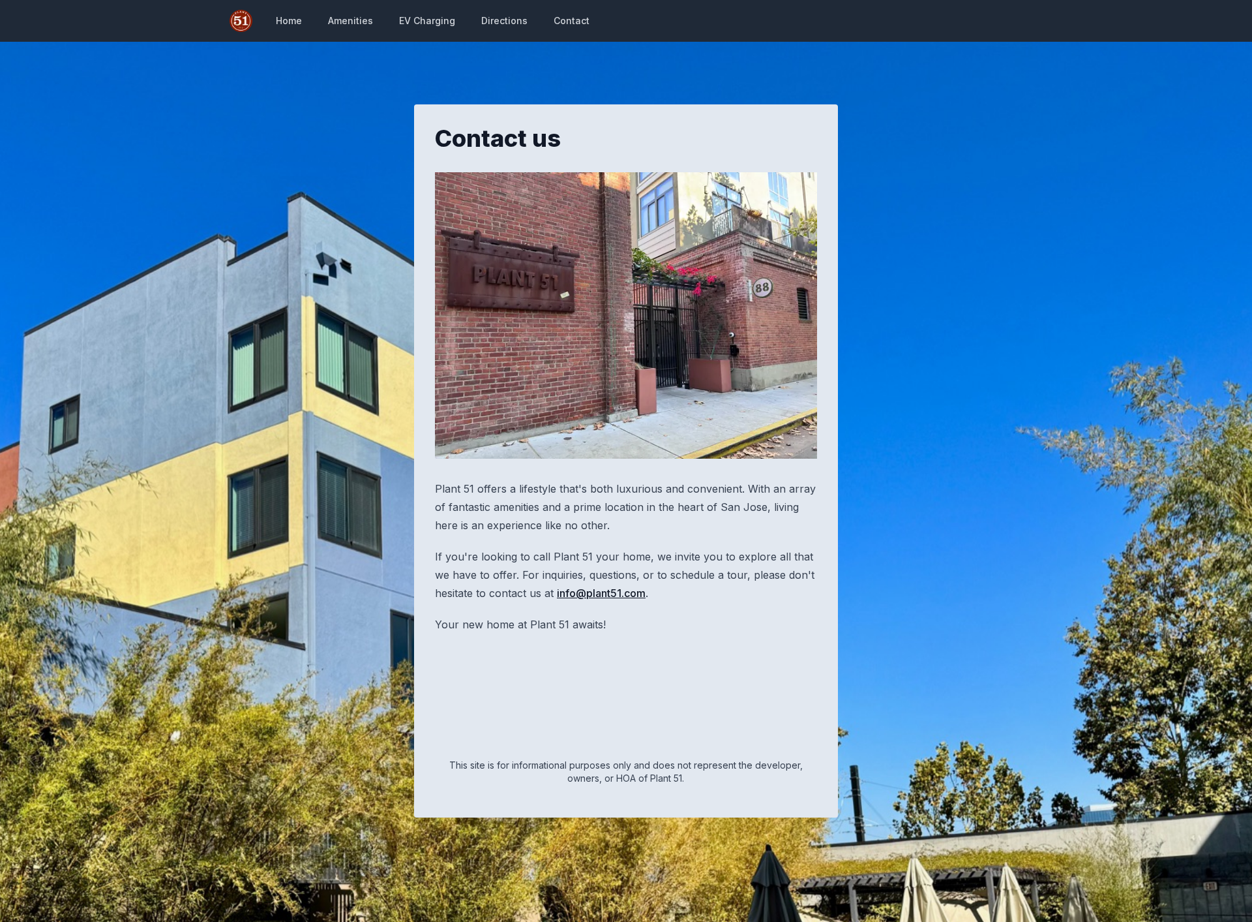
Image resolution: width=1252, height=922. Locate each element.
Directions (504, 20)
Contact (571, 20)
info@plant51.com (601, 593)
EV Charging (427, 20)
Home (289, 20)
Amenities (350, 20)
